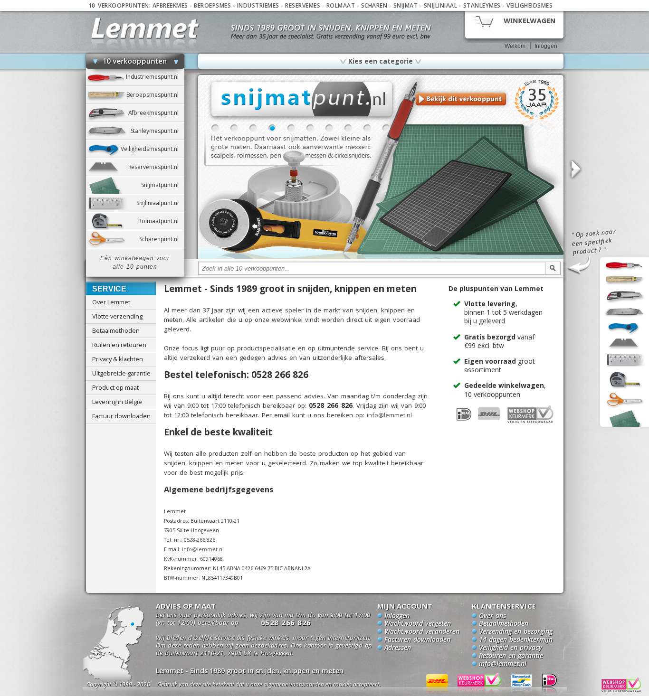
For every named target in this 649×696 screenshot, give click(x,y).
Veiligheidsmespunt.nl (152, 149)
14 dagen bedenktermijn (516, 640)
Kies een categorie (380, 61)
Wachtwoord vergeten (417, 624)
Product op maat (115, 387)
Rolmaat (340, 5)
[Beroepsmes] (380, 257)
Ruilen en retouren (119, 344)
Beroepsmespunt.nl (155, 95)
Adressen (397, 648)
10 (386, 128)
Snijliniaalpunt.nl (160, 203)
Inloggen (545, 46)
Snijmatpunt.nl (162, 185)
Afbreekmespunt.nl (156, 113)
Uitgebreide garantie (121, 373)
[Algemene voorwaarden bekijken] (285, 686)
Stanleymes (482, 5)
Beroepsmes (212, 5)
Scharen (374, 5)
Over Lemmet (111, 302)
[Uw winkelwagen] (514, 24)
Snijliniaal (441, 5)
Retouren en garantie (511, 656)
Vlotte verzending (117, 316)
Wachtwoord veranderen (421, 632)
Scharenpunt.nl (161, 239)
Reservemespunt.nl (156, 167)
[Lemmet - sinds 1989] (145, 28)
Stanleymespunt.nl (157, 131)
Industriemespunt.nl (155, 77)
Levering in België (117, 401)
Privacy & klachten (117, 359)
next (575, 170)
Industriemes (258, 5)
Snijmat (405, 5)
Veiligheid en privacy (510, 648)
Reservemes (302, 5)
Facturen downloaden (417, 640)
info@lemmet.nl (389, 415)
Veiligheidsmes (529, 5)
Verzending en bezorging (516, 632)
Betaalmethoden (116, 330)
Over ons (492, 616)
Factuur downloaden (121, 416)
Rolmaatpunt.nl (161, 221)
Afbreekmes (170, 5)
